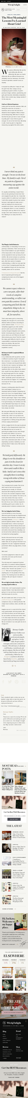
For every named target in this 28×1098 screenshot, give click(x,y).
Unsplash (20, 66)
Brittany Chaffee (8, 712)
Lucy (2, 695)
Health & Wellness (14, 14)
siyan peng (13, 66)
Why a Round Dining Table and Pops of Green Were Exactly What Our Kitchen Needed (21, 790)
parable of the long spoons (7, 599)
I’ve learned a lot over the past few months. (11, 273)
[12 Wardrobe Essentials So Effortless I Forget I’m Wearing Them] (20, 780)
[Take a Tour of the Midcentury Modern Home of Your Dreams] (6, 835)
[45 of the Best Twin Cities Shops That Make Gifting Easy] (8, 781)
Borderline (14, 659)
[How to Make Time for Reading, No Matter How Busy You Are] (6, 848)
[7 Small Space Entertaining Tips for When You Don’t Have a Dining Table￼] (6, 860)
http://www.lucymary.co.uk (12, 706)
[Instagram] (12, 666)
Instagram (7, 657)
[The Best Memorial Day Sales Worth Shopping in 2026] (6, 899)
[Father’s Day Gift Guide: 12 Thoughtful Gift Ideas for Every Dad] (6, 886)
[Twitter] (15, 666)
